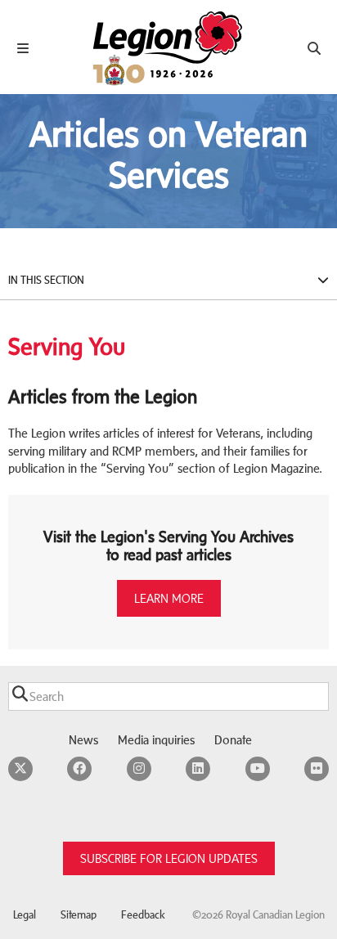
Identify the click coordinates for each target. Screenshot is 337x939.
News (83, 740)
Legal (24, 915)
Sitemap (79, 915)
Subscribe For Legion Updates (169, 858)
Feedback (143, 915)
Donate (233, 740)
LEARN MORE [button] (169, 598)
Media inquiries (156, 740)
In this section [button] (46, 280)
